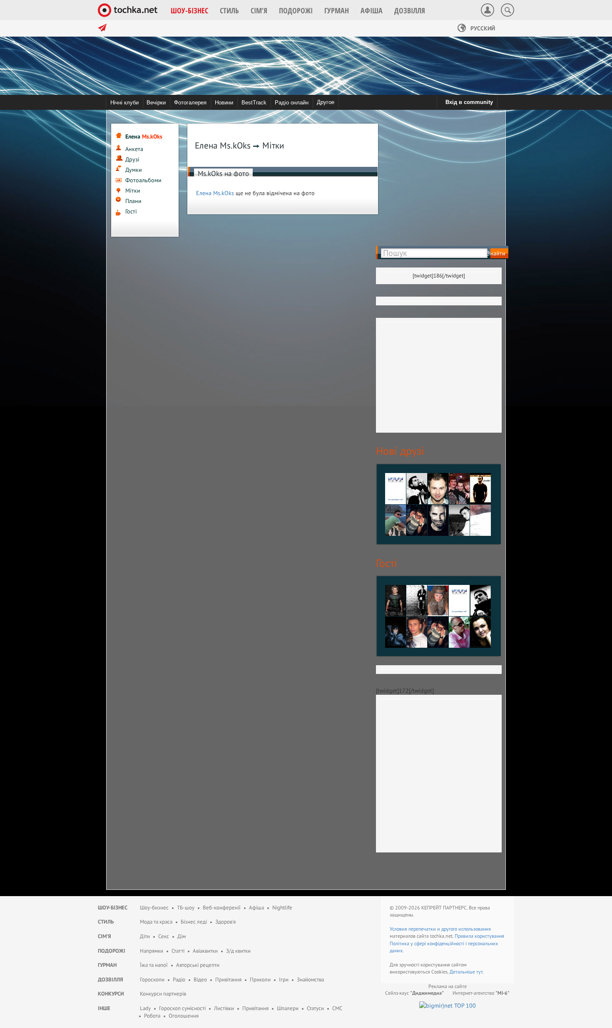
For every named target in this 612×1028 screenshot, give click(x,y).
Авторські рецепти (197, 965)
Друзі (132, 159)
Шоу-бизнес (154, 907)
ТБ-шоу (185, 907)
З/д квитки (238, 950)
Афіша (256, 907)
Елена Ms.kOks (215, 193)
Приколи (260, 979)
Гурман (107, 965)
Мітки (132, 190)
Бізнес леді (194, 921)
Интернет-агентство (481, 993)
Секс (163, 936)
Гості (131, 211)
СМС (337, 1008)
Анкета (134, 149)
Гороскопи (152, 979)
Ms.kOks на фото (223, 173)
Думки (133, 169)
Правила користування (479, 936)
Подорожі (111, 950)
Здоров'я (225, 921)
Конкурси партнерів (163, 993)
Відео (200, 979)
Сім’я (104, 936)
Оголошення (184, 1015)
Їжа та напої (154, 965)
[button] (189, 10)
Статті (178, 950)
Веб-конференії (222, 907)
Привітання (228, 979)
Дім (181, 936)
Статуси (315, 1008)
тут (479, 972)
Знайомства (310, 979)
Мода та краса (156, 921)
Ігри (284, 979)
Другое (325, 102)
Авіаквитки (205, 950)
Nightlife (282, 907)
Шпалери (288, 1008)
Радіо (179, 979)
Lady (145, 1008)
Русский (482, 28)
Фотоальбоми (143, 180)
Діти (145, 936)
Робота (152, 1015)
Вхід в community (469, 102)
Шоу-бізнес (112, 907)
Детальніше (463, 972)
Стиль (106, 921)
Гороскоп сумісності (182, 1008)
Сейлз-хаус (414, 993)
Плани (133, 201)
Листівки (224, 1008)
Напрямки (151, 950)
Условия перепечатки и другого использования (440, 929)
